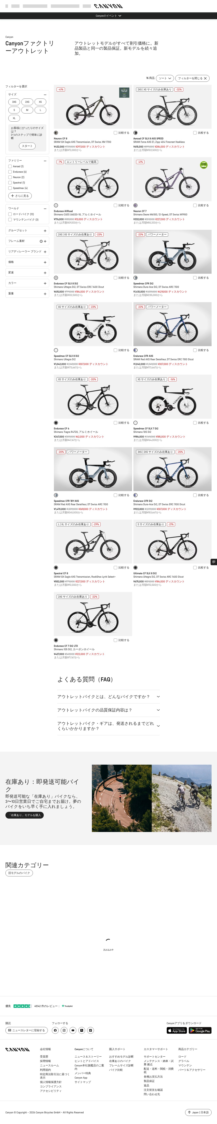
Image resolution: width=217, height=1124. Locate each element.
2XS (27, 101)
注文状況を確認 (153, 1089)
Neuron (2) (18, 177)
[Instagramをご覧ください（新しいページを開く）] (64, 1030)
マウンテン (185, 1065)
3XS (14, 101)
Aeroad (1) (18, 166)
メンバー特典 (83, 1073)
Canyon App (81, 1077)
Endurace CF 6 (61, 428)
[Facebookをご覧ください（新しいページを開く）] (55, 1030)
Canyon (9, 36)
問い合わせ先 (152, 1094)
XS (40, 101)
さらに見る (22, 195)
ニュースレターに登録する (28, 1030)
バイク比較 (116, 1069)
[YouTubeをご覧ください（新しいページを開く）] (73, 1030)
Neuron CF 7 (139, 211)
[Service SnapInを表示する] (214, 562)
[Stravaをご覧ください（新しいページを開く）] (81, 1030)
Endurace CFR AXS (143, 355)
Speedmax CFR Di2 (143, 283)
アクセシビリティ (51, 1090)
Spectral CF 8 (61, 573)
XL (14, 118)
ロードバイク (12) (23, 214)
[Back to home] (108, 6)
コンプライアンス (51, 1086)
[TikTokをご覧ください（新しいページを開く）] (90, 1030)
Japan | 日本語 (200, 1112)
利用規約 (45, 1069)
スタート (27, 146)
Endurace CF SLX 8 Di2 (66, 283)
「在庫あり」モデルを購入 (24, 815)
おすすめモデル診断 (121, 1056)
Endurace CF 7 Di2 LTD (66, 645)
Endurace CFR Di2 (142, 500)
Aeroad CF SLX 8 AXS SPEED (148, 138)
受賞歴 (44, 1056)
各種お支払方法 (153, 1076)
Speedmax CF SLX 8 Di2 (66, 355)
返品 (146, 1085)
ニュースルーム (49, 1065)
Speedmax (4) (20, 188)
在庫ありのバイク (120, 1061)
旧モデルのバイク (19, 873)
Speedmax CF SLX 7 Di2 (145, 428)
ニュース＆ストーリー (88, 1056)
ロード (182, 1056)
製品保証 (149, 1081)
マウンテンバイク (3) (25, 219)
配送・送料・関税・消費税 (159, 1070)
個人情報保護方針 (51, 1082)
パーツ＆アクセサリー (191, 1069)
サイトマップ (83, 1082)
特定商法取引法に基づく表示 (55, 1076)
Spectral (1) (19, 182)
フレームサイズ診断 (121, 1065)
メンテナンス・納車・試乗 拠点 (159, 1062)
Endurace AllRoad (63, 211)
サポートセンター (154, 1056)
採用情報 (45, 1061)
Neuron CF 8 (60, 138)
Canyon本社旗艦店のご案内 (89, 1067)
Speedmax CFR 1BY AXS (66, 500)
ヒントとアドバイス (87, 1061)
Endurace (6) (20, 171)
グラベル (183, 1061)
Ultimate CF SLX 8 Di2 (145, 573)
